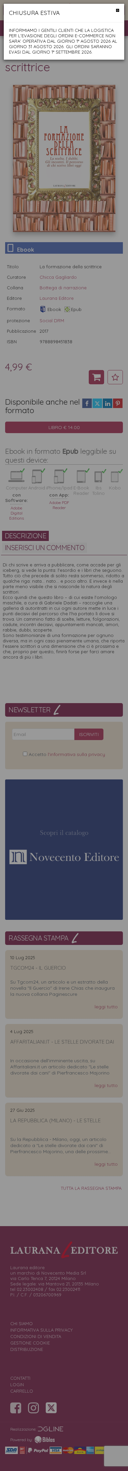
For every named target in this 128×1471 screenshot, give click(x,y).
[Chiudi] (117, 10)
